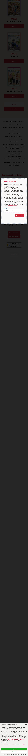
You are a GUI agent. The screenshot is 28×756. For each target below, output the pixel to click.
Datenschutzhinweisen (12, 205)
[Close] (26, 179)
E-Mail (5, 208)
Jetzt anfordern (19, 215)
